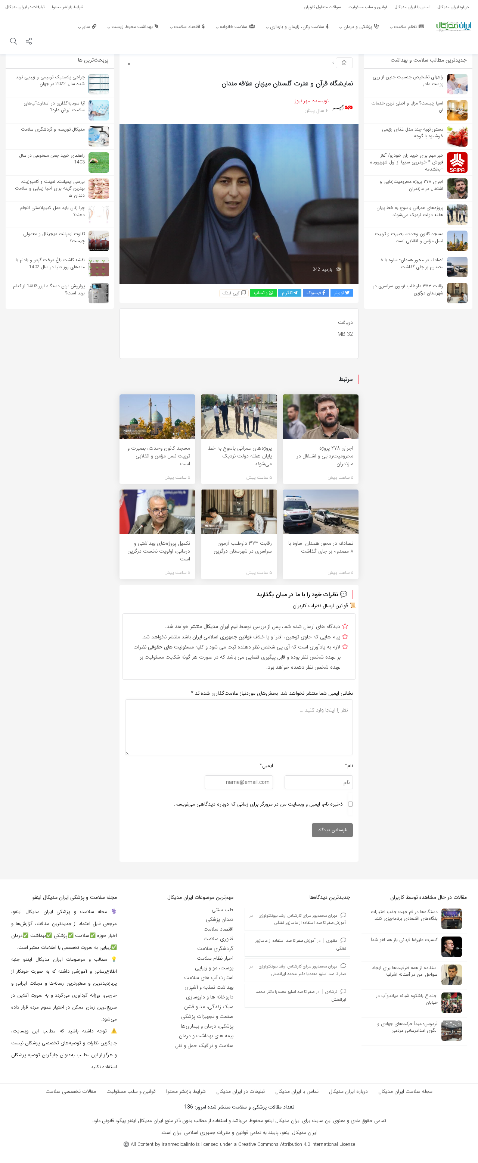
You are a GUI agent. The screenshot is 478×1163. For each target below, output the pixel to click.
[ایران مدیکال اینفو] (453, 26)
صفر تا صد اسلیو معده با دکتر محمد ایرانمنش (308, 974)
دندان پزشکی (219, 919)
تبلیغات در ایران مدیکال (240, 1091)
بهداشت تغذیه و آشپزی (208, 987)
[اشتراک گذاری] (28, 42)
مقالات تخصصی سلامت (71, 1091)
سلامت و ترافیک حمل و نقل (204, 1045)
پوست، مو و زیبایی (214, 968)
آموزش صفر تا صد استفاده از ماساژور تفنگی (310, 923)
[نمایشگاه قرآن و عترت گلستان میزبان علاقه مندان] (239, 204)
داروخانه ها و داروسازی (209, 997)
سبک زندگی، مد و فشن (208, 1007)
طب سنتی (222, 910)
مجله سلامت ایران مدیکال (405, 1091)
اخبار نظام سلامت (215, 958)
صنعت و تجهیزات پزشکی (207, 1016)
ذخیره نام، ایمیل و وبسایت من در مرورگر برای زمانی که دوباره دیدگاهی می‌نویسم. (258, 804)
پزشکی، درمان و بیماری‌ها (207, 1026)
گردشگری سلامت (215, 948)
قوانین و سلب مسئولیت (131, 1091)
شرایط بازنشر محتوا (186, 1091)
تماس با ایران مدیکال (297, 1091)
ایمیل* (266, 766)
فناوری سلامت (218, 939)
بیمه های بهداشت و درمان (206, 1036)
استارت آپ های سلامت (208, 977)
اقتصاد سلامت (218, 929)
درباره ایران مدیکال (348, 1091)
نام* (349, 766)
